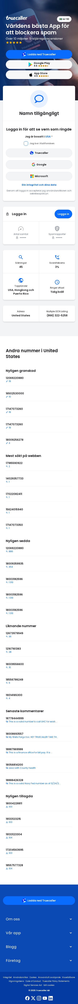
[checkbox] (39, 919)
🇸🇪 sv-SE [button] (64, 19)
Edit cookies (49, 985)
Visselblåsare (68, 977)
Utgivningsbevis (16, 981)
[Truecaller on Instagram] (39, 998)
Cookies (33, 977)
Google (41, 164)
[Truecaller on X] (33, 998)
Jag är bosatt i (38, 136)
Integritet (7, 977)
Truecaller (41, 153)
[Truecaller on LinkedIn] (50, 998)
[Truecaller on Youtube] (45, 998)
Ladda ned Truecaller (42, 54)
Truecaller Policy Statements (55, 981)
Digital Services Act (33, 985)
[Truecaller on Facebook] (27, 998)
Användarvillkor (20, 977)
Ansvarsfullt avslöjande (49, 977)
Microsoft (41, 176)
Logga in (63, 214)
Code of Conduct (33, 981)
